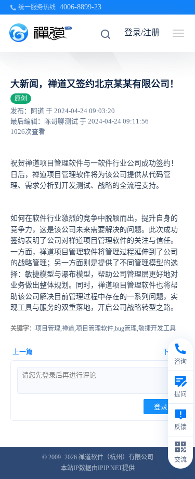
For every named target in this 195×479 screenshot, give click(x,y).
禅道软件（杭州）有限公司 (116, 457)
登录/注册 (142, 32)
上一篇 (22, 351)
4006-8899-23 (80, 7)
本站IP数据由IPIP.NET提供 (98, 468)
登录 (160, 406)
